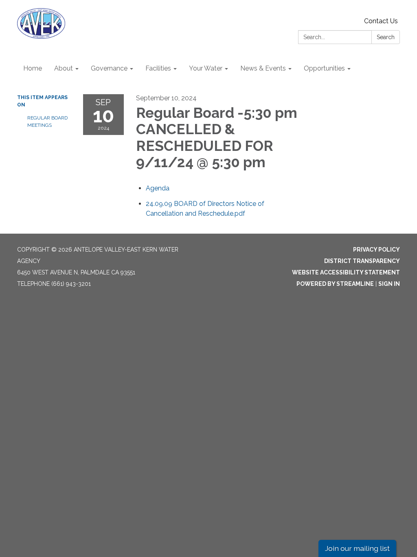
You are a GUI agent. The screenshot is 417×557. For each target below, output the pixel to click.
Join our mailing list (357, 548)
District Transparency (362, 261)
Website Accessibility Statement (346, 272)
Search (386, 37)
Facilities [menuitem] (158, 68)
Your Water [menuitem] (205, 68)
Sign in (389, 284)
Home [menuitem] (32, 68)
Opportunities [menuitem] (324, 68)
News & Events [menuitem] (263, 68)
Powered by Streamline (335, 284)
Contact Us (381, 21)
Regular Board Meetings (47, 121)
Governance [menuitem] (109, 68)
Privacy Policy (376, 249)
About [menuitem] (63, 68)
